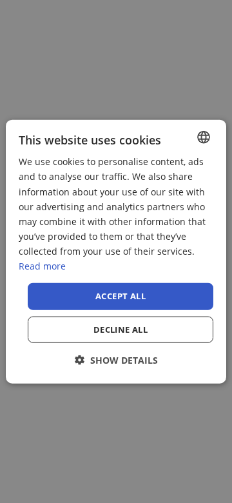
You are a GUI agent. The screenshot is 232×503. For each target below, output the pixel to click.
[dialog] (116, 252)
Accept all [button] (120, 296)
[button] (116, 359)
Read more (42, 266)
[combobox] (203, 137)
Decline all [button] (120, 329)
